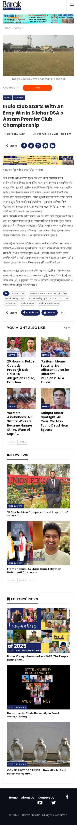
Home (13, 798)
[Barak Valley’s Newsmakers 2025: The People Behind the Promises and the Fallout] (38, 630)
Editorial (14, 650)
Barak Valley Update (40, 298)
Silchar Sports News (48, 303)
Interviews (15, 506)
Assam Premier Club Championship (48, 293)
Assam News (18, 293)
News (7, 97)
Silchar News (27, 303)
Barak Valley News (14, 298)
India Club (10, 303)
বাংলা (37, 88)
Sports (19, 97)
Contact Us (46, 798)
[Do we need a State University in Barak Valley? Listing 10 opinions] (38, 687)
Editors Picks (17, 707)
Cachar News (62, 298)
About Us (27, 798)
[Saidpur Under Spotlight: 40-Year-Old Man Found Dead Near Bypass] (55, 398)
